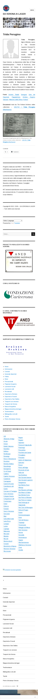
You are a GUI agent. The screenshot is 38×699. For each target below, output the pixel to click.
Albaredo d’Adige (9, 439)
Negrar (20, 437)
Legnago (6, 529)
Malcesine (7, 531)
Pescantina (21, 450)
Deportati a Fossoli (11, 396)
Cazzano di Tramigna (10, 491)
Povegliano (21, 455)
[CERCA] (33, 234)
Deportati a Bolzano (11, 394)
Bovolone (6, 461)
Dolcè (5, 504)
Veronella (21, 535)
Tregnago (21, 522)
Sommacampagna (24, 515)
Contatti (7, 371)
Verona (20, 532)
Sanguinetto (22, 482)
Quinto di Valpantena (24, 460)
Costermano (7, 501)
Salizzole (21, 472)
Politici (7, 376)
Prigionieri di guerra (10, 384)
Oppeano (21, 442)
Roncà (20, 465)
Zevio (20, 547)
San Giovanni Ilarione (24, 477)
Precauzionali (9, 381)
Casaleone (7, 479)
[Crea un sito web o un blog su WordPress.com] (17, 686)
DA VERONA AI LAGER (14, 14)
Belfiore (6, 451)
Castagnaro (7, 481)
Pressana (21, 457)
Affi (5, 436)
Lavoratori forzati (10, 386)
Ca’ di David (7, 471)
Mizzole (6, 539)
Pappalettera (16, 97)
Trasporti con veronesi (11, 401)
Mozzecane (7, 551)
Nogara (20, 440)
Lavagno (6, 524)
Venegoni (24, 94)
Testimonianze (9, 411)
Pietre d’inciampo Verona (12, 419)
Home (6, 366)
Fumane (6, 509)
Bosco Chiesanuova (10, 459)
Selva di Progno (23, 510)
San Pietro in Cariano (24, 500)
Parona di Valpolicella (25, 445)
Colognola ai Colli (9, 499)
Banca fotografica (10, 406)
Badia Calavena (8, 446)
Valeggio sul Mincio (24, 527)
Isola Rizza (7, 521)
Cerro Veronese (8, 494)
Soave (20, 512)
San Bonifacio (22, 475)
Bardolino (6, 449)
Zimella (20, 550)
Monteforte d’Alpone (10, 546)
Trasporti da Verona (11, 404)
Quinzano (21, 462)
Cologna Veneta (9, 496)
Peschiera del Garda (24, 452)
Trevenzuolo (22, 525)
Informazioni (8, 369)
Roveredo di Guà (23, 470)
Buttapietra (7, 469)
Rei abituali (8, 391)
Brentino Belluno (9, 464)
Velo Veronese (22, 530)
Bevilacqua (7, 454)
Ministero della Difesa (16, 99)
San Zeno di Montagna (25, 507)
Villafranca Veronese (24, 545)
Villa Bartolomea (23, 542)
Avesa (6, 444)
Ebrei (6, 379)
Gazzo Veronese (9, 511)
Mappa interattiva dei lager (13, 409)
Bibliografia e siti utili (11, 414)
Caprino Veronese (9, 476)
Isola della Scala (9, 519)
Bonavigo (6, 456)
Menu (32, 10)
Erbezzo (6, 506)
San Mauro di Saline (24, 492)
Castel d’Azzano (9, 484)
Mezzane (6, 534)
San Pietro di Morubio (25, 497)
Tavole (7, 416)
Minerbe (6, 536)
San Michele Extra (24, 495)
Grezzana (7, 514)
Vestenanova (22, 537)
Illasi (5, 516)
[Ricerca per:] (17, 234)
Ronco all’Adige (23, 467)
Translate (17, 223)
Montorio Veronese (9, 548)
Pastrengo (21, 447)
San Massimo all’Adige (25, 490)
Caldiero (6, 474)
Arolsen (25, 99)
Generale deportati (10, 374)
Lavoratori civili (9, 389)
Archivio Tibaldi (13, 94)
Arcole (6, 441)
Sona (20, 517)
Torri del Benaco (23, 520)
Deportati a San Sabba (12, 399)
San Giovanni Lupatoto (25, 480)
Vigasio (20, 540)
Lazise (6, 526)
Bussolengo (7, 466)
